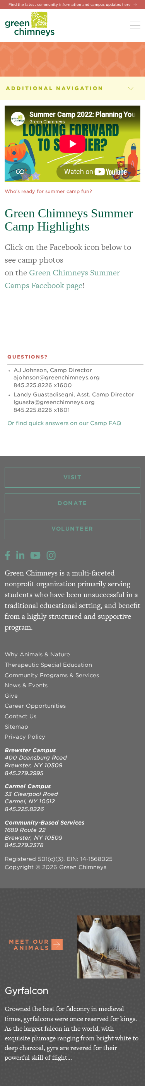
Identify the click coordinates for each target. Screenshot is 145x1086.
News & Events (26, 685)
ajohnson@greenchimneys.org (57, 377)
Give (11, 696)
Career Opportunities (35, 706)
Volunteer (72, 529)
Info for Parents (42, 88)
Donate (72, 503)
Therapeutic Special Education (48, 665)
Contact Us (20, 716)
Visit (72, 477)
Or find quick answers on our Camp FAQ (64, 423)
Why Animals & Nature (37, 654)
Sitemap (16, 727)
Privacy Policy (25, 737)
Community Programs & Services (52, 675)
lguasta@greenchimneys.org (54, 402)
